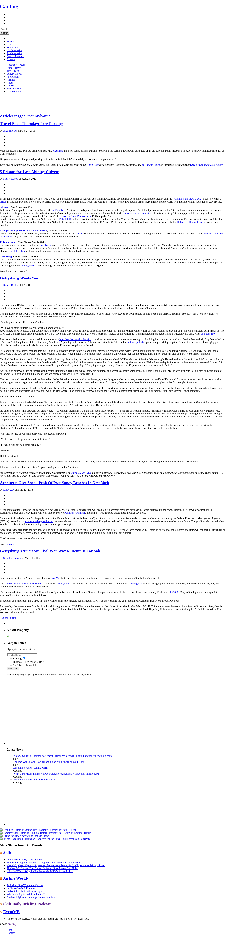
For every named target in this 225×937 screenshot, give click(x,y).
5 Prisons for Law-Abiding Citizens (29, 172)
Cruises (10, 85)
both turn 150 (208, 333)
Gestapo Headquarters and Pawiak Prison (23, 230)
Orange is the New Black (187, 198)
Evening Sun (135, 583)
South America (14, 53)
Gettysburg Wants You (19, 278)
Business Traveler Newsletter (28, 661)
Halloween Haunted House (191, 222)
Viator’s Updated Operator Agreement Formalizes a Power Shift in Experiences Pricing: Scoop (62, 755)
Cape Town (45, 245)
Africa (10, 44)
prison (3, 201)
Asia (9, 38)
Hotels (10, 82)
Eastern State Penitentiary (76, 216)
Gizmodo (9, 544)
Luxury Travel (14, 73)
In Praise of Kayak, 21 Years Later (24, 859)
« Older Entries (8, 617)
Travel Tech (13, 70)
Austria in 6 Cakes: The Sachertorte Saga (34, 779)
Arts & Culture (14, 91)
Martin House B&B (80, 472)
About (10, 929)
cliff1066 (173, 592)
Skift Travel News (22, 665)
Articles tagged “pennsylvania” (26, 116)
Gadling (9, 6)
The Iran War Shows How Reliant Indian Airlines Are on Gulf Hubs (48, 761)
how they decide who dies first (75, 339)
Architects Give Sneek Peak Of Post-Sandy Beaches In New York (54, 483)
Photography (13, 76)
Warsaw (79, 233)
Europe (10, 41)
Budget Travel (14, 67)
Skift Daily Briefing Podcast (27, 904)
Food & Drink (14, 88)
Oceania (11, 59)
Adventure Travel (16, 64)
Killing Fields (28, 265)
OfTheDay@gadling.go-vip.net (206, 164)
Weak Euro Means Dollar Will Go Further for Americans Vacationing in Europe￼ (56, 773)
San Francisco (58, 210)
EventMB (11, 912)
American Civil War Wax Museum (23, 583)
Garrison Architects (75, 512)
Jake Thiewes (10, 130)
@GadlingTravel (151, 164)
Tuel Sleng (6, 256)
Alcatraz (5, 207)
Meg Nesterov (10, 178)
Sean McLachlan (12, 558)
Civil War (55, 578)
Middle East (13, 47)
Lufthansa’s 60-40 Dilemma (21, 888)
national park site (136, 342)
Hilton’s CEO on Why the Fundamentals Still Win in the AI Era (40, 871)
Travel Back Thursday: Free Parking (31, 124)
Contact (11, 932)
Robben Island (8, 242)
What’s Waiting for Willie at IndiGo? (26, 894)
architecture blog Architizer (39, 521)
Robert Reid (9, 285)
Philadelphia (65, 219)
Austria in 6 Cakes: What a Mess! (30, 767)
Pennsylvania (63, 583)
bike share (57, 150)
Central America (15, 56)
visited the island (17, 251)
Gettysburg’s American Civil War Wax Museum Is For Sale (50, 551)
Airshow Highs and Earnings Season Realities (31, 897)
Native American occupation (137, 213)
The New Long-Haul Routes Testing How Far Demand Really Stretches (44, 862)
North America (14, 50)
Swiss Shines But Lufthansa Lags (24, 891)
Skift (7, 852)
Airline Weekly (16, 878)
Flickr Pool (93, 164)
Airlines (11, 79)
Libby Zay (8, 489)
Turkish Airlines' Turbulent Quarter (25, 885)
